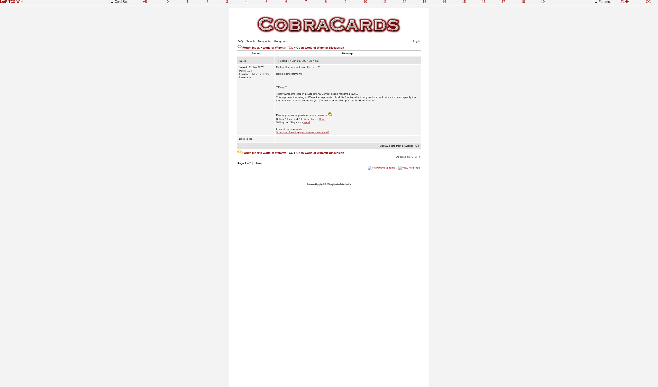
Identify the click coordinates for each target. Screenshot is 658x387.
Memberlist (264, 41)
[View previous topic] (381, 167)
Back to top (246, 138)
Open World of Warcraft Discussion (320, 47)
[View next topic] (409, 167)
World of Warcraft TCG (278, 47)
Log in (417, 41)
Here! (322, 119)
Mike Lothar (345, 184)
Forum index (251, 47)
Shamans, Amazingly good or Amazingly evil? (303, 132)
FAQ (240, 41)
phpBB (322, 184)
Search (250, 41)
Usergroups (281, 41)
